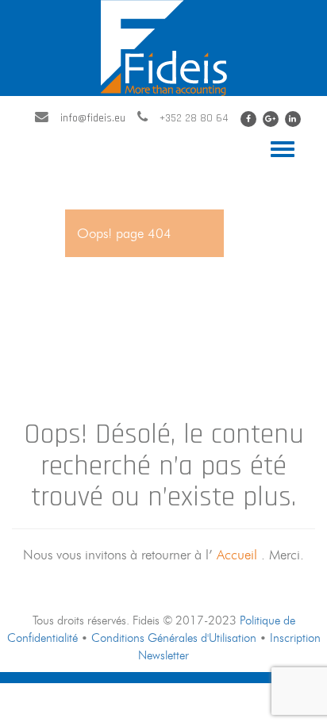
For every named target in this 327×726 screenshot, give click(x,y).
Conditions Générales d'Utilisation (173, 637)
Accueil (239, 555)
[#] (271, 119)
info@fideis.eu (92, 118)
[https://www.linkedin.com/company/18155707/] (293, 119)
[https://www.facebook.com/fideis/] (248, 119)
